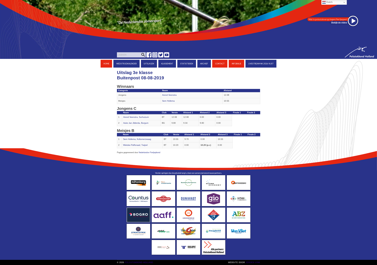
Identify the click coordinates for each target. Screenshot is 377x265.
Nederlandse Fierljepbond (149, 152)
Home (106, 63)
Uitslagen (149, 63)
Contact (220, 63)
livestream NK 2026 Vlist (261, 63)
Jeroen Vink (253, 262)
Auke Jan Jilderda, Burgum (135, 123)
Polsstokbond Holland (139, 262)
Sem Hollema (168, 101)
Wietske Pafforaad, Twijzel (135, 145)
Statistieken (186, 63)
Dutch (329, 2)
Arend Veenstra (169, 95)
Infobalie (236, 63)
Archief (204, 63)
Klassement (167, 63)
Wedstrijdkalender (126, 63)
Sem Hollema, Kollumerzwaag (137, 139)
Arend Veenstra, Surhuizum (136, 117)
